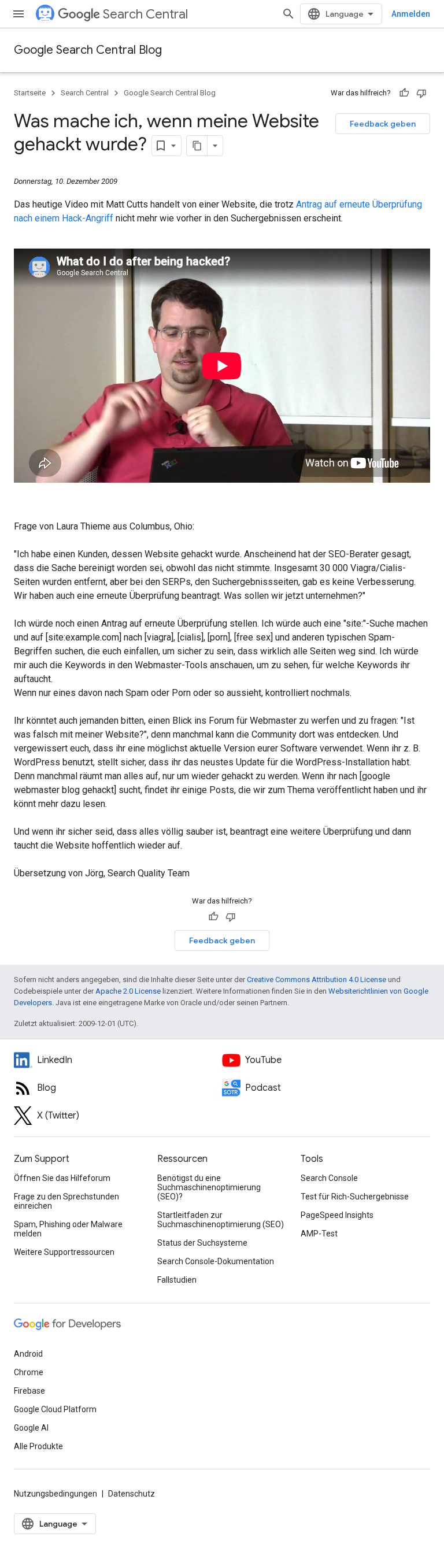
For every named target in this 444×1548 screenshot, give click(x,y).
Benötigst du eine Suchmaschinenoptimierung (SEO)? (209, 1187)
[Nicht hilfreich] (421, 93)
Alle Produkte (38, 1446)
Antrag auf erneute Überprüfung (359, 204)
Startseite (30, 92)
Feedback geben (383, 123)
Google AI (31, 1427)
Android (28, 1353)
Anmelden (410, 13)
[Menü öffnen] (18, 14)
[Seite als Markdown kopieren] (197, 145)
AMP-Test (319, 1233)
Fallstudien (177, 1279)
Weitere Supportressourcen (64, 1252)
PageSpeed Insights (337, 1215)
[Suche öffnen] (288, 14)
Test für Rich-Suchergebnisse (355, 1196)
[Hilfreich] (404, 93)
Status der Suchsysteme (202, 1242)
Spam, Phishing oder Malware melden (68, 1229)
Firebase (29, 1390)
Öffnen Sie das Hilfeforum (62, 1178)
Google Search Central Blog (88, 50)
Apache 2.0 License (128, 991)
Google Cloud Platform (55, 1409)
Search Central (145, 14)
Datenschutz (131, 1493)
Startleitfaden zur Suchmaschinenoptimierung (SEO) (220, 1219)
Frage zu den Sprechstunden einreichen (66, 1201)
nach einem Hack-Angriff (65, 218)
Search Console (329, 1178)
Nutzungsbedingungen (55, 1493)
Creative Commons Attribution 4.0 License (316, 979)
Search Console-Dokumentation (215, 1261)
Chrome (28, 1372)
